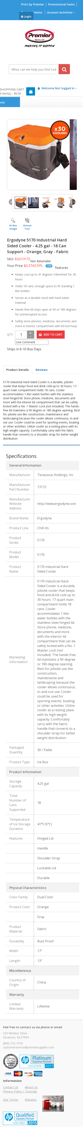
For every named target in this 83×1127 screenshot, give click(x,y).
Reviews (42, 370)
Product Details (17, 370)
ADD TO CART (52, 334)
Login (27, 16)
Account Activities (60, 12)
